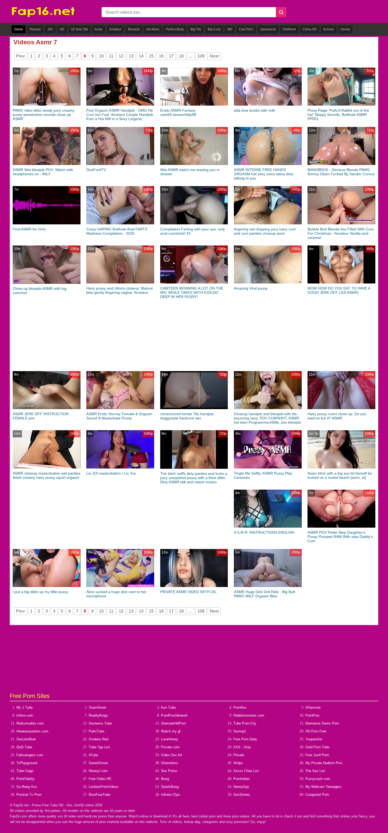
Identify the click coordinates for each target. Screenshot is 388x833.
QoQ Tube (24, 747)
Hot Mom (152, 29)
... (190, 56)
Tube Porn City (244, 723)
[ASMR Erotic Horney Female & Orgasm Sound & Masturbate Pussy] (120, 408)
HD (62, 29)
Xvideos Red (98, 739)
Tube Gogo (24, 771)
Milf (229, 29)
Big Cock (214, 29)
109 (201, 56)
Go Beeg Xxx (26, 787)
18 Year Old (79, 29)
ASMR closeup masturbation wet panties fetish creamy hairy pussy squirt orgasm (46, 475)
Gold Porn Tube (317, 747)
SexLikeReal (26, 739)
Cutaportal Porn (317, 795)
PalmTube (96, 731)
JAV (50, 29)
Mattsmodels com (30, 723)
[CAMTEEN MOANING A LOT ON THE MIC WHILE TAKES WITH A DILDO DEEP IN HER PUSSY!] (194, 282)
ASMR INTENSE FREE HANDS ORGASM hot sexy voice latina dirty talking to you (263, 174)
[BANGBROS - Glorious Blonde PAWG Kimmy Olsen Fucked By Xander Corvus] (341, 164)
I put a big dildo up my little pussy (40, 592)
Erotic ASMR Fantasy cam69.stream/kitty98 (178, 112)
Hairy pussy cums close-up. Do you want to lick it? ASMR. (336, 416)
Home (18, 29)
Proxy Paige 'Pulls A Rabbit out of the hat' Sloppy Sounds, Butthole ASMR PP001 (338, 114)
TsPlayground (26, 763)
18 (181, 56)
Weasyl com (98, 771)
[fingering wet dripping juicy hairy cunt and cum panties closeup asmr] (268, 223)
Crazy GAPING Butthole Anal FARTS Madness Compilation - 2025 (116, 231)
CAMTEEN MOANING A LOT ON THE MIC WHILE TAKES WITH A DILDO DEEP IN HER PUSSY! (191, 292)
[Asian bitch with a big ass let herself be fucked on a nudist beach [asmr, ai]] (341, 467)
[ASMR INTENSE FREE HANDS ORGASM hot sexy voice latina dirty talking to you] (268, 164)
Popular (35, 29)
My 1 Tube (24, 707)
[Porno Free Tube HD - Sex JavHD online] (43, 16)
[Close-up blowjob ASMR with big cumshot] (47, 283)
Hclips (238, 763)
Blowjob (134, 29)
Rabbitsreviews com (248, 715)
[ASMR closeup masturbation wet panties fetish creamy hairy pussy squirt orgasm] (47, 467)
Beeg (165, 779)
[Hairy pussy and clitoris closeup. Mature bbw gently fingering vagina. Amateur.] (120, 282)
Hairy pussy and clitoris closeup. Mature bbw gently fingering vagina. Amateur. (119, 290)
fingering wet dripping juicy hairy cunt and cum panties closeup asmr (265, 231)
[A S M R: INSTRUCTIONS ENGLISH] (268, 526)
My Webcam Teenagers (323, 787)
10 (101, 56)
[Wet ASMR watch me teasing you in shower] (194, 164)
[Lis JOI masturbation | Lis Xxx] (120, 467)
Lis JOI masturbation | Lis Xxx (111, 473)
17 (171, 56)
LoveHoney (169, 739)
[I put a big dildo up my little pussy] (47, 586)
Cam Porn (246, 29)
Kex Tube (168, 707)
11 (111, 56)
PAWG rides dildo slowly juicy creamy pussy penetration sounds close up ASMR (43, 114)
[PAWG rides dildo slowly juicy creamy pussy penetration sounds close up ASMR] (47, 104)
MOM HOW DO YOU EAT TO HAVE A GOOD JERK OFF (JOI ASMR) (338, 290)
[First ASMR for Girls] (47, 223)
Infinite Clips (170, 795)
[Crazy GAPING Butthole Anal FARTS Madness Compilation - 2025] (120, 223)
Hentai (345, 29)
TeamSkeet (97, 707)
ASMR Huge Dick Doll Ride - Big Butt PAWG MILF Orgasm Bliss (264, 594)
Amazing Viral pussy (251, 288)
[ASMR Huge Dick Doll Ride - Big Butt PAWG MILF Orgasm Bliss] (268, 586)
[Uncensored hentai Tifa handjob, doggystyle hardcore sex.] (194, 408)
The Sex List (315, 771)
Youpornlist (313, 739)
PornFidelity (25, 779)
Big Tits (196, 29)
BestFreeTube (99, 795)
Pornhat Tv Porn (28, 795)
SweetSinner (98, 763)
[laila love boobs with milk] (268, 104)
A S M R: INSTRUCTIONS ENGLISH (264, 532)
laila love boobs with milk (254, 110)
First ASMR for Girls (29, 229)
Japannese (268, 29)
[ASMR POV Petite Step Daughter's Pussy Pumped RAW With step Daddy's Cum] (341, 526)
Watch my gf (171, 731)
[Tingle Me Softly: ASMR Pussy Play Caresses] (268, 467)
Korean (328, 29)
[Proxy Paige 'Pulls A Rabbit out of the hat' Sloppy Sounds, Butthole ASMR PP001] (341, 104)
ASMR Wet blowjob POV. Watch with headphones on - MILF (43, 172)
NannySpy (241, 787)
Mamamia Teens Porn (322, 723)
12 (121, 56)
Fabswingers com (29, 755)
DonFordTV (96, 170)
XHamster (313, 707)
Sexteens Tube (100, 723)
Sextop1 (239, 731)
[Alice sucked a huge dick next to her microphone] (120, 586)
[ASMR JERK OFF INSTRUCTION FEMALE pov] (47, 408)
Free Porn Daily (245, 739)
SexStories (241, 795)
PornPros (312, 715)
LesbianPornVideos (103, 787)
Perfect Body (175, 29)
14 (141, 56)
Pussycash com (317, 779)
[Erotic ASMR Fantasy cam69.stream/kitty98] (194, 104)
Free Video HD (100, 779)
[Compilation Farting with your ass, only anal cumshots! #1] (194, 223)
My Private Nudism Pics (324, 763)
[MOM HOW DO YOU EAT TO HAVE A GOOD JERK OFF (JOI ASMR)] (341, 282)
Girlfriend (289, 29)
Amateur (115, 29)
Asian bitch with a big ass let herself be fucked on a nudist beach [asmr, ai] (339, 475)
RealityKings (98, 715)
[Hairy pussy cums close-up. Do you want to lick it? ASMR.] (341, 408)
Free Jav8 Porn (317, 755)
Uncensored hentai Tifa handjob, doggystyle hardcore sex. (187, 416)
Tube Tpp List (99, 747)
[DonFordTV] (120, 164)
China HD (309, 29)
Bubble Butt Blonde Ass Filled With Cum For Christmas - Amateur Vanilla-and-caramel (340, 233)
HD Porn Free (315, 731)
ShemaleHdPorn (173, 723)
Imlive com (24, 715)
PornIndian (241, 779)
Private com (170, 747)
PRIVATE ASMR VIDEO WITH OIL (188, 592)
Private (238, 755)
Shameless (169, 763)
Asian (98, 29)
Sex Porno (169, 771)
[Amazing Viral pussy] (268, 282)
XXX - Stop (242, 747)
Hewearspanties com (32, 731)
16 (161, 56)
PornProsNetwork (174, 715)
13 (131, 56)
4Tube (93, 755)
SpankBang (170, 787)
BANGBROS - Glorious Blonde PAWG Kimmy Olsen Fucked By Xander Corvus (341, 172)
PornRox (240, 707)
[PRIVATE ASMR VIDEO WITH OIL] (194, 586)
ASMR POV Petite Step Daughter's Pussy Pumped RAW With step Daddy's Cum (340, 536)
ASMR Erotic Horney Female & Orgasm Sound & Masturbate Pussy (119, 416)
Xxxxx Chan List (246, 771)
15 (151, 56)
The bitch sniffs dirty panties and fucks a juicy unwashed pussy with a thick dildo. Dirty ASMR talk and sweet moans (193, 477)
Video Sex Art (171, 755)
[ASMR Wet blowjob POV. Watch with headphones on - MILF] (47, 164)
